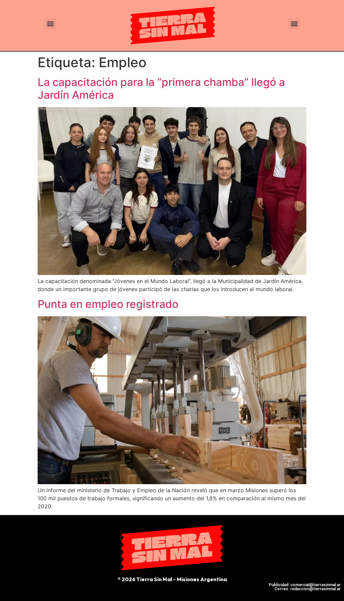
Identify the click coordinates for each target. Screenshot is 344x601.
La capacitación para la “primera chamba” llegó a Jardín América (161, 88)
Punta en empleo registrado (108, 304)
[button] (50, 23)
